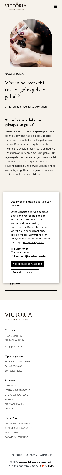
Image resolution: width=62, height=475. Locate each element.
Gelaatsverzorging (16, 394)
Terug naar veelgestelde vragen (28, 106)
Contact (10, 408)
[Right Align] (55, 6)
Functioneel (21, 248)
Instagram (31, 454)
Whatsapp (46, 454)
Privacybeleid (13, 432)
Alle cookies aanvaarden (27, 264)
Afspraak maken (14, 403)
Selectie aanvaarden (25, 272)
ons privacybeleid (33, 242)
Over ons (10, 385)
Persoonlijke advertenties (30, 256)
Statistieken (22, 252)
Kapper (9, 399)
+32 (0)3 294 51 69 (14, 346)
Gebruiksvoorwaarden (19, 427)
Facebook (16, 454)
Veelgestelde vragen (17, 423)
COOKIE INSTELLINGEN (17, 437)
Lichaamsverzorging (17, 390)
